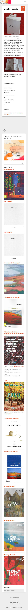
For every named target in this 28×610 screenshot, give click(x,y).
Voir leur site (8, 413)
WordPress (20, 607)
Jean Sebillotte (14, 602)
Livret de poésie (11, 9)
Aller (22, 163)
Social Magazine (13, 607)
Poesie (10, 113)
